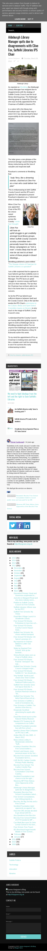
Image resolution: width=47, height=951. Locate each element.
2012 (14, 566)
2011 (14, 839)
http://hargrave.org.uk (23, 544)
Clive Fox (19, 25)
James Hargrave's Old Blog (28, 946)
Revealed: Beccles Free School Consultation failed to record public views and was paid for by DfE (22, 498)
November (18, 571)
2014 (14, 560)
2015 (14, 558)
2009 (14, 844)
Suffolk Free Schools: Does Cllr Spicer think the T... (24, 686)
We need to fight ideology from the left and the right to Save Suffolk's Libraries (22, 396)
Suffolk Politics (15, 860)
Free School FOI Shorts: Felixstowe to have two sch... (25, 622)
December (18, 568)
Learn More (20, 19)
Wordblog (24, 87)
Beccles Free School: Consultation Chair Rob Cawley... (24, 772)
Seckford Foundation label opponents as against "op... (25, 807)
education (13, 869)
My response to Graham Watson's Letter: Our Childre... (23, 644)
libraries (18, 355)
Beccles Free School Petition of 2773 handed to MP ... (25, 819)
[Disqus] (23, 465)
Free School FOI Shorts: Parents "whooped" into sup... (24, 662)
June (16, 583)
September (18, 576)
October (17, 573)
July (16, 581)
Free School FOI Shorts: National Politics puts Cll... (25, 681)
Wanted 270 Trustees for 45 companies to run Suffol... (24, 722)
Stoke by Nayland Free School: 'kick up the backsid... (22, 650)
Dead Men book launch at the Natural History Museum (25, 718)
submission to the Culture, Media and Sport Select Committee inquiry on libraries (22, 305)
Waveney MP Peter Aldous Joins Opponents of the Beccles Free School (23, 507)
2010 (14, 842)
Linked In (26, 525)
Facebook (19, 525)
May (16, 586)
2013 (14, 563)
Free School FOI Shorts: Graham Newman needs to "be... (25, 692)
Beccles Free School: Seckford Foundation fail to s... (26, 757)
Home (10, 25)
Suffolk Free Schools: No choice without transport (24, 633)
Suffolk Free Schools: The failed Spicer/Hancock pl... (25, 697)
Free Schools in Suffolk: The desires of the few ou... (25, 706)
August (17, 578)
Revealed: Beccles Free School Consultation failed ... (25, 793)
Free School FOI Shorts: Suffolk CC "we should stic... (25, 672)
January (17, 837)
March (16, 591)
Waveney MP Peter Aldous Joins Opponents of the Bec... (24, 783)
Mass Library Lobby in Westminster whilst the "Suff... (23, 742)
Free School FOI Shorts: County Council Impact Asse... (23, 628)
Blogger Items (19, 948)
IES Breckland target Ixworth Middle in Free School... (25, 831)
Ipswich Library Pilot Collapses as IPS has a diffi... (26, 732)
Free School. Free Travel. (23, 827)
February (17, 834)
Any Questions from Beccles (25, 815)
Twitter (12, 525)
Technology (13, 865)
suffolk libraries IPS (27, 355)
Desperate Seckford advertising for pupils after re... (24, 712)
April (16, 588)
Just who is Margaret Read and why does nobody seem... (26, 599)
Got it (30, 19)
